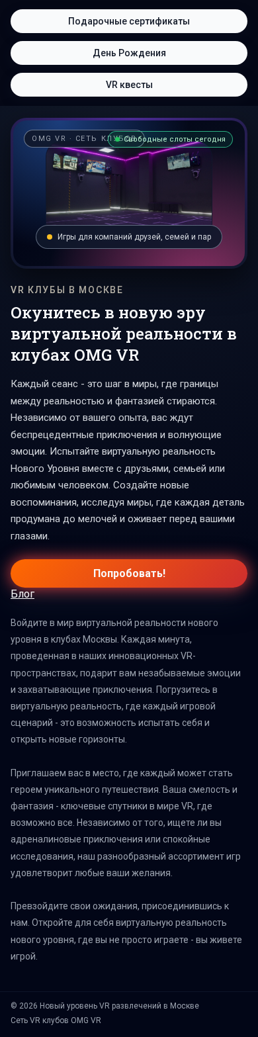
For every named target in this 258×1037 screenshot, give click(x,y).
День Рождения (129, 53)
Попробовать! (129, 573)
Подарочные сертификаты (129, 21)
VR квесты (129, 84)
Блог (22, 594)
